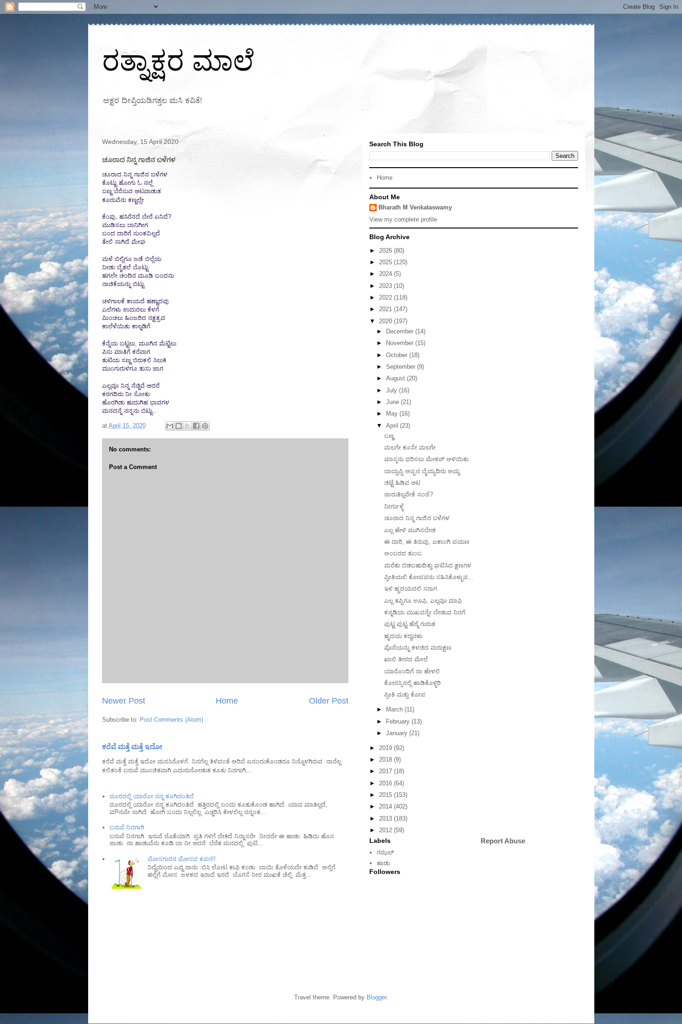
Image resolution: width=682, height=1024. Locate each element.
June (393, 401)
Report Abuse (503, 841)
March (395, 709)
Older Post (328, 700)
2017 (386, 771)
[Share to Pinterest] (205, 425)
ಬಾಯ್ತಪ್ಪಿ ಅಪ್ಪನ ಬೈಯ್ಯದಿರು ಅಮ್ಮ (421, 471)
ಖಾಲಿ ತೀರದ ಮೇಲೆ (406, 659)
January (397, 733)
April (393, 425)
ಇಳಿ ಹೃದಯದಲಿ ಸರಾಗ (410, 588)
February (399, 721)
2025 (386, 262)
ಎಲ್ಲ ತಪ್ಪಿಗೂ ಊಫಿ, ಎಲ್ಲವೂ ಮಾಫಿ (423, 600)
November (400, 342)
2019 (386, 747)
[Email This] (169, 425)
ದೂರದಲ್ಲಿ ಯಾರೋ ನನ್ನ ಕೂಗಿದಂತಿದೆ (151, 796)
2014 (386, 806)
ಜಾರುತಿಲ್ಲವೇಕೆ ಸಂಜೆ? (408, 494)
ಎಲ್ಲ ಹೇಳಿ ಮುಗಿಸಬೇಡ (410, 530)
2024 (386, 273)
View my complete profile (403, 219)
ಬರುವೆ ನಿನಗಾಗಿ (126, 827)
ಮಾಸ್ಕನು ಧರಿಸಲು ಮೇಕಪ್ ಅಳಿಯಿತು (426, 459)
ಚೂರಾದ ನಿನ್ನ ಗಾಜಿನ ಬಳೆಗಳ (417, 518)
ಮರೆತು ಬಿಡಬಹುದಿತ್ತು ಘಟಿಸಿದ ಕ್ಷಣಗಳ (427, 565)
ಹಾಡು (383, 863)
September (401, 366)
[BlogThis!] (178, 425)
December (400, 331)
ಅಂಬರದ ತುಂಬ (403, 553)
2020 (386, 321)
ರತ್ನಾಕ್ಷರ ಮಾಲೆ (178, 61)
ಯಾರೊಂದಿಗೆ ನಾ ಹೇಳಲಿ (412, 671)
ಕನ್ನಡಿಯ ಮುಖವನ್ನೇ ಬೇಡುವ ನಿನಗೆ (424, 612)
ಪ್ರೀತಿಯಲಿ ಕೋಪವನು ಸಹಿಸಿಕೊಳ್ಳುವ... (428, 577)
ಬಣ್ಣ (389, 435)
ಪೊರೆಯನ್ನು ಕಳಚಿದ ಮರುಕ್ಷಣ (417, 647)
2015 (386, 794)
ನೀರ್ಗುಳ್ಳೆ (394, 506)
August (396, 378)
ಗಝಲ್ (385, 852)
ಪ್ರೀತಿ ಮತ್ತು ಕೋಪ (404, 694)
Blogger (376, 997)
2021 (386, 309)
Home (227, 700)
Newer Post (123, 700)
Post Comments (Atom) (171, 719)
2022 (386, 297)
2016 (386, 783)
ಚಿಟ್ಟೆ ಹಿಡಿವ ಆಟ (402, 482)
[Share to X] (187, 425)
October (397, 355)
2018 (386, 759)
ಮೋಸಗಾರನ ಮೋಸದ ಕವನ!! (182, 858)
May (392, 413)
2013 (386, 818)
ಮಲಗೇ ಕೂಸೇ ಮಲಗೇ (410, 447)
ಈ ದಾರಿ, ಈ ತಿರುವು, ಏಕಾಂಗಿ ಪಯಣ (427, 541)
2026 (386, 250)
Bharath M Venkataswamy (415, 207)
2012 (386, 830)
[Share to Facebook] (196, 425)
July (392, 390)
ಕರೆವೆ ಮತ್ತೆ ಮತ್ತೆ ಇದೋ (132, 746)
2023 (386, 285)
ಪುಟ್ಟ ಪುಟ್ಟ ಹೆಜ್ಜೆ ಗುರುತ (409, 623)
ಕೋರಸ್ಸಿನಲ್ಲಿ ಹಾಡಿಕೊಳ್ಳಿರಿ (412, 682)
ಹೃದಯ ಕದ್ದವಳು (403, 636)
